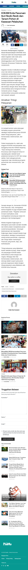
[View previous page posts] (12, 200)
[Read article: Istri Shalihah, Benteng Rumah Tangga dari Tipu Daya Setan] (14, 493)
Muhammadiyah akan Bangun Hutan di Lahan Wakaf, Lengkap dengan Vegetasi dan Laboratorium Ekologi (17, 450)
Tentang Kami (18, 558)
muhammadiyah (20, 289)
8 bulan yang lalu (7, 27)
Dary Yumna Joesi (9, 330)
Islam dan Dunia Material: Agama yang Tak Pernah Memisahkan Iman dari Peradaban (17, 175)
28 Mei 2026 (13, 192)
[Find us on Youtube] (7, 565)
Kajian (11, 6)
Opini (18, 6)
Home (3, 10)
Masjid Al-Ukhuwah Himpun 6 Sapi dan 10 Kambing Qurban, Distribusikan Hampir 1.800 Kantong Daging (12, 190)
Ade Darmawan (11, 25)
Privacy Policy (9, 558)
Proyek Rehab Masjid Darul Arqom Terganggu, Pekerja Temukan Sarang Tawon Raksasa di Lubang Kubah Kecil (17, 466)
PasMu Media (6, 357)
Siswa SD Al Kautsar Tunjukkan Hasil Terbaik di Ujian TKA (17, 458)
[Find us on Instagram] (3, 565)
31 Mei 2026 (12, 528)
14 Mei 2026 (12, 454)
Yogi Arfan (6, 381)
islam (6, 286)
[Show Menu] (2, 2)
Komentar (4, 397)
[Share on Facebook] (12, 45)
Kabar (5, 6)
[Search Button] (25, 2)
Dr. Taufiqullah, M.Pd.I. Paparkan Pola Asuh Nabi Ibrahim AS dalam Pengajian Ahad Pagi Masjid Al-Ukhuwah (17, 524)
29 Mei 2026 (12, 186)
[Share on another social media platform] (25, 45)
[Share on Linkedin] (21, 45)
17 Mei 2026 (12, 470)
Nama (3, 417)
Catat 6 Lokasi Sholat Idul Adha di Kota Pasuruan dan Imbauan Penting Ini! (17, 475)
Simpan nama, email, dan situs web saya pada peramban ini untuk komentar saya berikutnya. (14, 432)
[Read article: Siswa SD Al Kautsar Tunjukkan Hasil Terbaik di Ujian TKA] (5, 459)
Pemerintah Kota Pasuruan (9, 291)
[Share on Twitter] (17, 45)
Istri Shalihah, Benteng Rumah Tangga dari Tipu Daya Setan (14, 496)
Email (3, 424)
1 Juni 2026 (12, 178)
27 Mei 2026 (22, 196)
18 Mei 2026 (12, 479)
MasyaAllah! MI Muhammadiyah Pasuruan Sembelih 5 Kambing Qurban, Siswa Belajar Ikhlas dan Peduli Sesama (14, 353)
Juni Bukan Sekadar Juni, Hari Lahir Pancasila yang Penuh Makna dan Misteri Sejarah (17, 505)
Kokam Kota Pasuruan (8, 289)
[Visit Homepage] (14, 2)
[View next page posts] (15, 200)
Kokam (12, 286)
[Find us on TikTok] (5, 565)
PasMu (6, 552)
